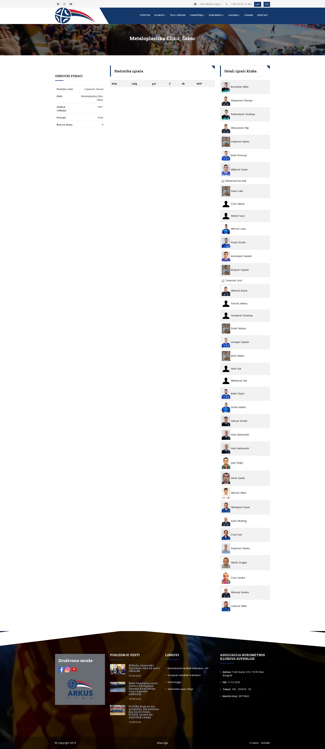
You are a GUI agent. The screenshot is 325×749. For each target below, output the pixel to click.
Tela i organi (178, 15)
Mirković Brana (238, 290)
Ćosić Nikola (237, 203)
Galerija (233, 15)
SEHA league (174, 682)
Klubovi (159, 15)
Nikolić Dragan (238, 562)
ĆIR (267, 4)
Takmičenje (196, 15)
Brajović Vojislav (239, 269)
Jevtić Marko (237, 355)
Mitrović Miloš (238, 492)
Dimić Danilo (237, 478)
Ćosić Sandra (237, 577)
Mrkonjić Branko (239, 592)
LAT (257, 4)
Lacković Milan (238, 606)
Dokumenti (215, 15)
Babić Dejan (237, 393)
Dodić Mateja (238, 328)
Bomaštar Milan (239, 86)
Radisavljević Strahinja (242, 114)
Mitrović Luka (238, 228)
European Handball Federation (184, 675)
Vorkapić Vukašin (239, 342)
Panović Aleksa (238, 303)
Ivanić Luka (236, 191)
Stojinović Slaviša (240, 548)
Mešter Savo (237, 215)
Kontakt (262, 15)
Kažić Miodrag (238, 520)
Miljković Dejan (239, 169)
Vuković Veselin (238, 420)
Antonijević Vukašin (241, 256)
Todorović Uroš (233, 280)
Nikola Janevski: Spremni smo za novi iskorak (144, 668)
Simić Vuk (235, 368)
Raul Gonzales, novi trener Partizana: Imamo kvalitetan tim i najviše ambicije (143, 688)
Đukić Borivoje (238, 155)
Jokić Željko (236, 462)
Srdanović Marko (239, 141)
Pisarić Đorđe (238, 242)
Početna (145, 15)
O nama (248, 15)
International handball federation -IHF (188, 668)
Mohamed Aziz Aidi (235, 180)
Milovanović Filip (239, 127)
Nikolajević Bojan (240, 507)
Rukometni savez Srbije (180, 689)
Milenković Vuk (238, 380)
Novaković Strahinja (241, 315)
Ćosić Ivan (236, 534)
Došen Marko (238, 407)
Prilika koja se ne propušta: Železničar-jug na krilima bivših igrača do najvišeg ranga (144, 711)
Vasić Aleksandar (239, 434)
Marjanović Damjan (241, 100)
